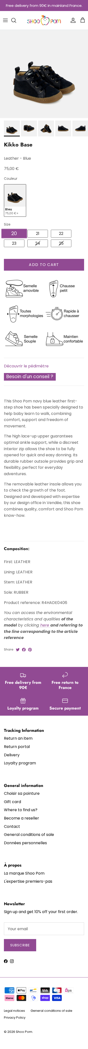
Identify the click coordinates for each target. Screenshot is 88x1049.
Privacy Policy (14, 1017)
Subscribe (20, 945)
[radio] (15, 200)
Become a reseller (21, 818)
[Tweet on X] (18, 649)
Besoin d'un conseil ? (29, 376)
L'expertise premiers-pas (28, 881)
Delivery (12, 755)
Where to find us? (20, 810)
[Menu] (5, 20)
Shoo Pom (24, 1031)
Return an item (18, 738)
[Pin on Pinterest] (30, 649)
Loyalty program (20, 763)
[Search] (16, 20)
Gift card (12, 802)
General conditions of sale (29, 834)
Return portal (17, 746)
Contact (12, 826)
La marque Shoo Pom (24, 873)
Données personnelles (25, 843)
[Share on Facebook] (24, 649)
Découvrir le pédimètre (26, 366)
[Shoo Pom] (44, 20)
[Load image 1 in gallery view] (44, 74)
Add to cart (44, 264)
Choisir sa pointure (22, 793)
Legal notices (14, 1010)
